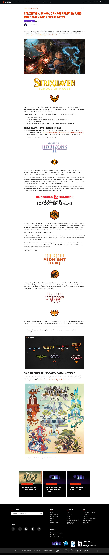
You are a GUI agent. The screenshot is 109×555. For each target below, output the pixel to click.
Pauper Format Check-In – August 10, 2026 (78, 490)
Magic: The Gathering (89, 512)
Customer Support (47, 550)
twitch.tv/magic (28, 35)
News (49, 2)
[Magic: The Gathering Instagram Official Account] (39, 529)
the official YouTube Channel (47, 35)
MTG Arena (26, 2)
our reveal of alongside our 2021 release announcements (63, 132)
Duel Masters (54, 535)
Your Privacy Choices (79, 551)
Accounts (103, 2)
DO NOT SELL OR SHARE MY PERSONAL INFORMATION (68, 550)
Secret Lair (86, 522)
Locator (86, 2)
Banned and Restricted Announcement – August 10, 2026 (54, 490)
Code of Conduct (26, 550)
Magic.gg (85, 516)
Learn (38, 2)
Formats (52, 518)
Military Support (54, 522)
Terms (16, 550)
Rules (51, 520)
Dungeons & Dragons (56, 533)
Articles (52, 512)
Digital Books (54, 516)
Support (69, 518)
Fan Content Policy (58, 551)
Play (32, 2)
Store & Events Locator (89, 518)
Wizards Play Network (73, 520)
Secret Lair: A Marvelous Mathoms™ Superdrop (30, 490)
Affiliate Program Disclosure (71, 522)
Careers (69, 516)
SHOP (43, 2)
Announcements (33, 8)
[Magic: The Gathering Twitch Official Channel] (26, 529)
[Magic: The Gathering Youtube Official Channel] (32, 529)
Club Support (54, 514)
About (68, 512)
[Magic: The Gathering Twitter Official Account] (20, 529)
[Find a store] (41, 513)
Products (17, 2)
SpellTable (86, 524)
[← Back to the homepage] (7, 2)
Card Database (95, 2)
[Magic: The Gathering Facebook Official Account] (13, 529)
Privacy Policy (37, 550)
